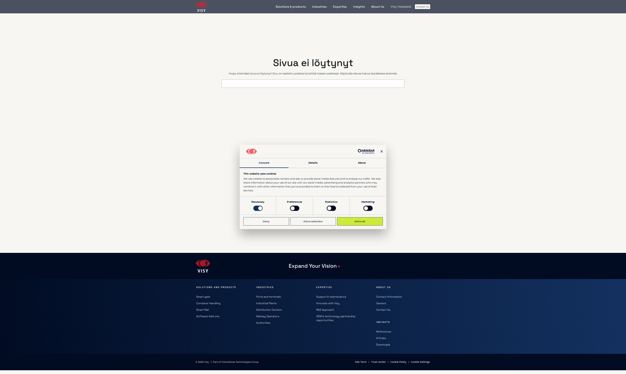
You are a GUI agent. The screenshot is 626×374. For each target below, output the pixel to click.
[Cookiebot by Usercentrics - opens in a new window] (360, 151)
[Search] (400, 83)
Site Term (360, 361)
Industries (265, 287)
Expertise (324, 287)
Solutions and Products (216, 287)
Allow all (359, 221)
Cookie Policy (398, 361)
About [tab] (362, 162)
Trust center (378, 361)
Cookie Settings (420, 361)
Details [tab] (313, 162)
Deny (266, 221)
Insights (383, 322)
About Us (383, 287)
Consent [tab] (264, 162)
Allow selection (313, 221)
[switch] (294, 208)
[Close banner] (381, 151)
